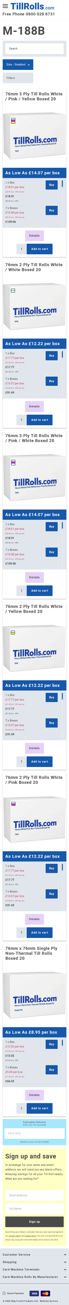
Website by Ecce (49, 1301)
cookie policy (31, 1236)
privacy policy (15, 1236)
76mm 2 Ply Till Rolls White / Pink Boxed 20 (34, 780)
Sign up (34, 1221)
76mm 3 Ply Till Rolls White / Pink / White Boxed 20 (34, 438)
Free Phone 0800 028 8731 (29, 14)
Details (34, 235)
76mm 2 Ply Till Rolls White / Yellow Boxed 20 (34, 609)
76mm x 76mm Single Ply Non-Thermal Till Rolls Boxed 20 (31, 953)
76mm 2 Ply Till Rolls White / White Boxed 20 (34, 267)
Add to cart (39, 249)
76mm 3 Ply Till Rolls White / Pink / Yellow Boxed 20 (34, 96)
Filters (10, 78)
